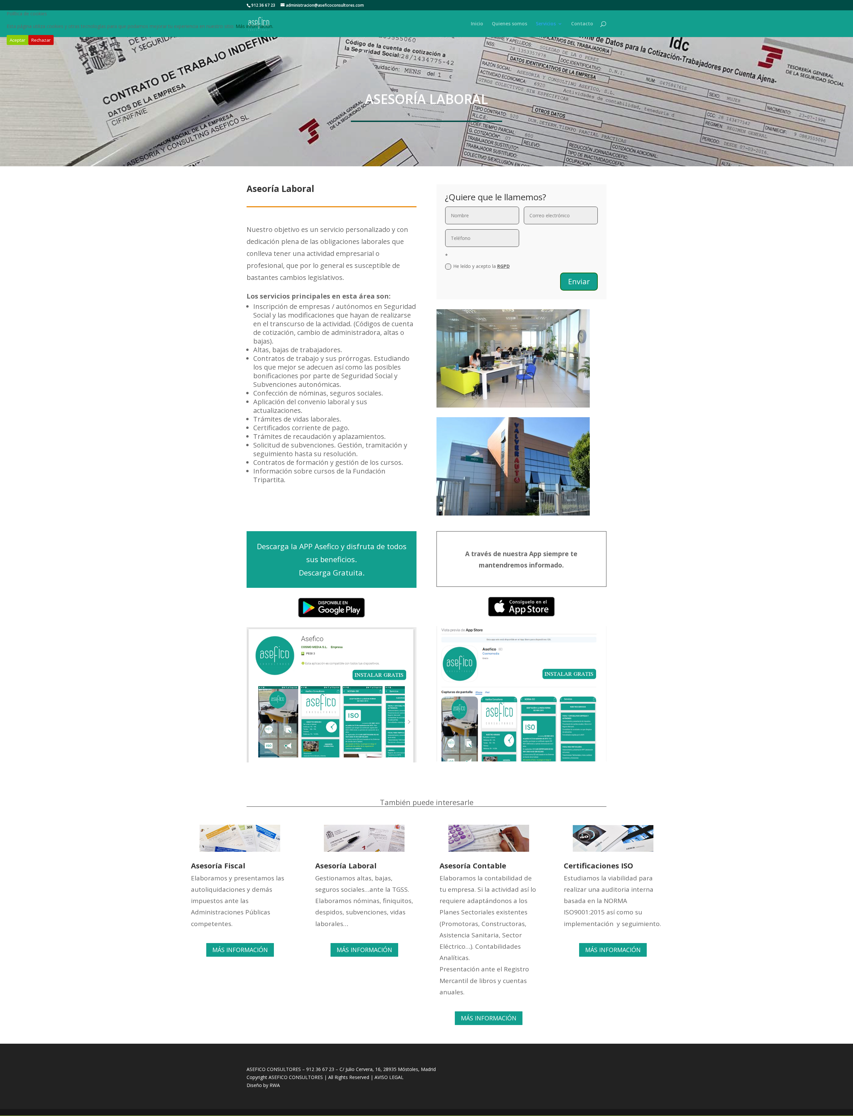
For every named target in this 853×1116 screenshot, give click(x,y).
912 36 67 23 (320, 1069)
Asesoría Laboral (346, 865)
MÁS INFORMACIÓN (240, 950)
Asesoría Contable (472, 865)
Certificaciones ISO (598, 865)
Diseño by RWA (263, 1085)
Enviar (579, 281)
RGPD (503, 266)
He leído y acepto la (481, 266)
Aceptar (17, 40)
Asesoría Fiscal (218, 865)
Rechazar (41, 40)
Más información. (254, 26)
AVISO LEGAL (388, 1077)
